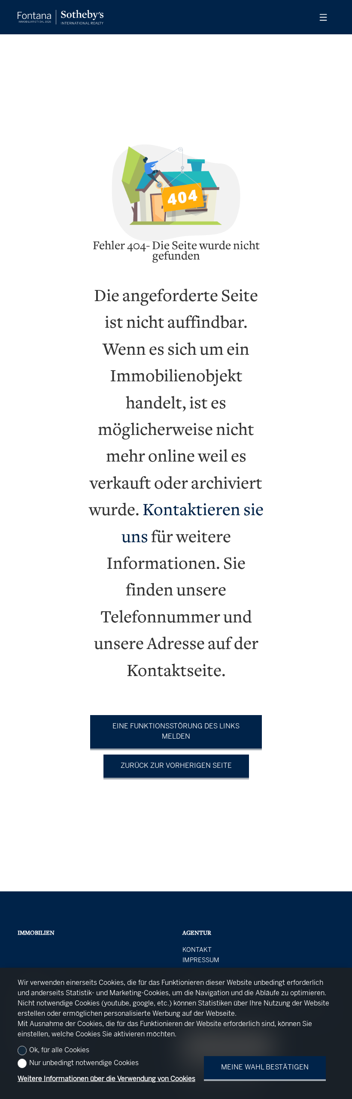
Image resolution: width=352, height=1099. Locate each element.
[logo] (60, 17)
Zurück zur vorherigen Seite (176, 766)
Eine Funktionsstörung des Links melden (176, 731)
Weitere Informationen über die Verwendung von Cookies (106, 1079)
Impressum (200, 960)
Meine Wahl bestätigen (265, 1067)
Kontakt (197, 950)
